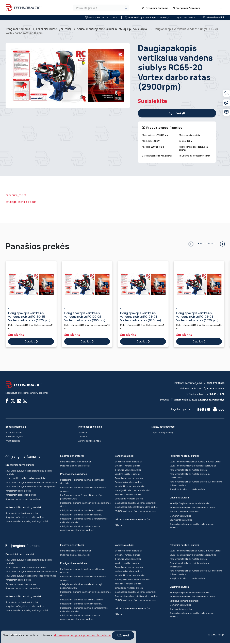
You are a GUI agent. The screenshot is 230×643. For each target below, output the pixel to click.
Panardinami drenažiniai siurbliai (21, 494)
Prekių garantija (13, 440)
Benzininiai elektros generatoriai (75, 461)
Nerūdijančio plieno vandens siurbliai (132, 490)
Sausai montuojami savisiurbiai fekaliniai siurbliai (193, 465)
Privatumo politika (14, 432)
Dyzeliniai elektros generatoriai (75, 465)
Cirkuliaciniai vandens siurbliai (129, 498)
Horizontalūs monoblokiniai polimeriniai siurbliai (192, 507)
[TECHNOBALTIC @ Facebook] (7, 400)
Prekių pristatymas (14, 436)
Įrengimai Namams (157, 8)
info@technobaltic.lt (215, 17)
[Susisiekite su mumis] (226, 112)
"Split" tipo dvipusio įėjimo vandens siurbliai (135, 511)
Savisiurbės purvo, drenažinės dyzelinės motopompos (31, 486)
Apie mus (82, 432)
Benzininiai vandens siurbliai (128, 461)
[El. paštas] (226, 102)
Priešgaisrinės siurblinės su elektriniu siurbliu (81, 510)
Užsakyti (179, 113)
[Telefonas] (226, 93)
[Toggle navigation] (221, 8)
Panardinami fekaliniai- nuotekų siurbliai (188, 469)
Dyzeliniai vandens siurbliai (127, 465)
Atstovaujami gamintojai (89, 440)
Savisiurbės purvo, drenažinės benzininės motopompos (31, 482)
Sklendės (119, 525)
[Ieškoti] (126, 8)
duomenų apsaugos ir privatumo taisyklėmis (82, 635)
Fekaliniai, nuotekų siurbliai (53, 29)
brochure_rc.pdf (16, 195)
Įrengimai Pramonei (188, 8)
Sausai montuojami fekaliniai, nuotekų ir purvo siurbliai (112, 29)
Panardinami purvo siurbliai (18, 490)
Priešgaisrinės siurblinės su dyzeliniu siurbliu (81, 514)
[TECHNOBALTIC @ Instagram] (25, 400)
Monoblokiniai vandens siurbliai (129, 486)
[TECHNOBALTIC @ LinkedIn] (19, 400)
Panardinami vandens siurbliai (129, 478)
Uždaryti (123, 635)
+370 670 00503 (187, 17)
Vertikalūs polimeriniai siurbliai (184, 511)
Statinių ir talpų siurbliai (181, 519)
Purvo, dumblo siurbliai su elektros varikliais (26, 478)
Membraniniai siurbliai (180, 515)
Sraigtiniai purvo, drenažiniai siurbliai (23, 499)
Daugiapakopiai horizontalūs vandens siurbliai (136, 507)
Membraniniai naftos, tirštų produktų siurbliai (27, 521)
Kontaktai (82, 436)
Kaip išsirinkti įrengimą (162, 432)
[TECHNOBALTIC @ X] (13, 400)
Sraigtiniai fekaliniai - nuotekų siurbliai (187, 489)
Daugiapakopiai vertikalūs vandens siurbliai (135, 502)
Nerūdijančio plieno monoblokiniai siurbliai (189, 503)
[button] (222, 244)
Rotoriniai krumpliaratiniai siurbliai (22, 513)
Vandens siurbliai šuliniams (127, 474)
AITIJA (221, 634)
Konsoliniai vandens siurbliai (128, 494)
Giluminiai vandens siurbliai (128, 469)
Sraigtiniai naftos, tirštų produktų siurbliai (25, 517)
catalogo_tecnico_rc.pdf (21, 202)
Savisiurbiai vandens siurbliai (128, 482)
